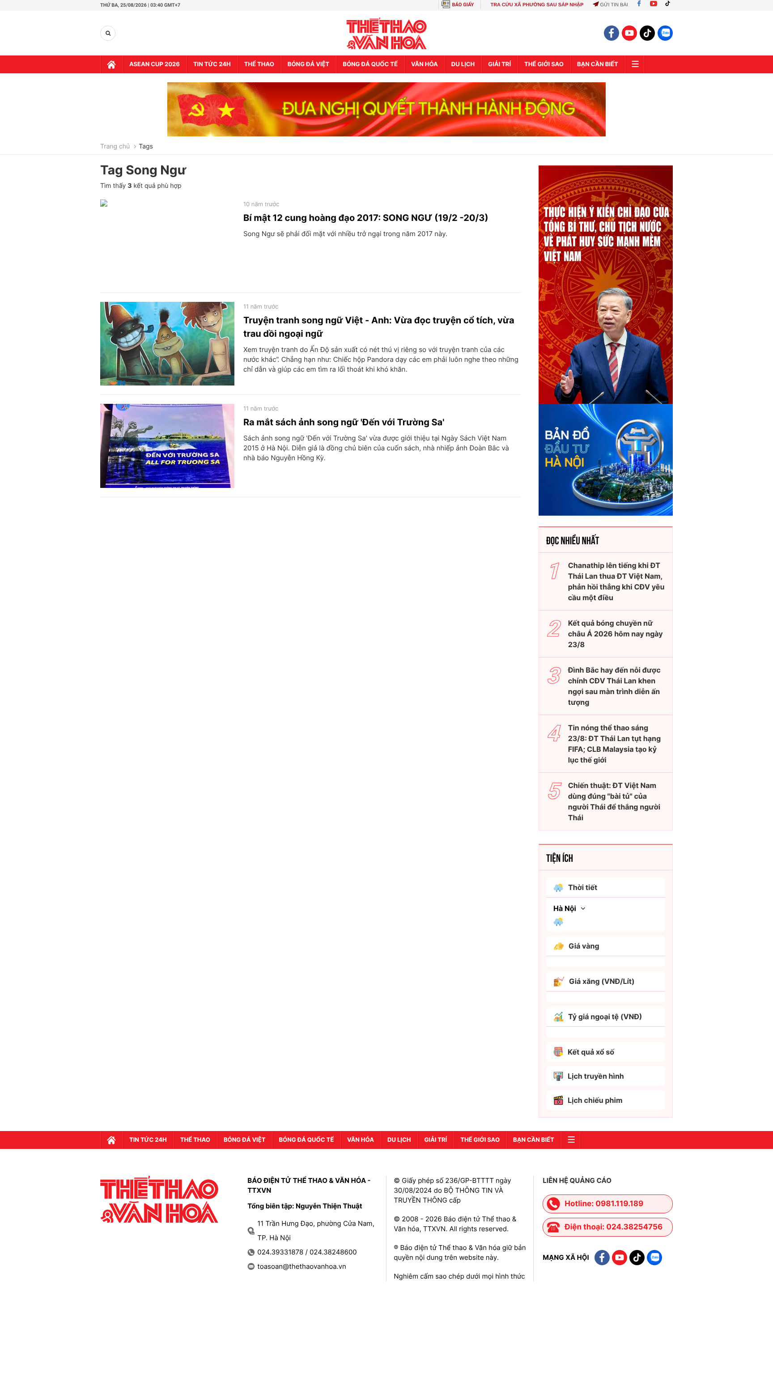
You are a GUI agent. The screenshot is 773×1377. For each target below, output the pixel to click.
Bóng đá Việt (308, 64)
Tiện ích (559, 857)
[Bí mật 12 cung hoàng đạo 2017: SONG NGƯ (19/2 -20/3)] (167, 241)
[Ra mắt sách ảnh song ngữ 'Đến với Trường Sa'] (167, 446)
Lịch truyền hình (596, 1076)
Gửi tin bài (614, 5)
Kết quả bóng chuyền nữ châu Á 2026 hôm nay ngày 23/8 (615, 634)
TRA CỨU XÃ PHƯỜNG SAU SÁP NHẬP (536, 5)
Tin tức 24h (212, 64)
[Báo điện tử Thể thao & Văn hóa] (387, 33)
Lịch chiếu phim (595, 1100)
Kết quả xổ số (591, 1051)
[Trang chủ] (111, 64)
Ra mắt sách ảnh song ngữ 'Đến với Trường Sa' (343, 422)
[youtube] (629, 33)
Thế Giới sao (544, 64)
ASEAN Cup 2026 (154, 64)
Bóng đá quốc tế (370, 64)
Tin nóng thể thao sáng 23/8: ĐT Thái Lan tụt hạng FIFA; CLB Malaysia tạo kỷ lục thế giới (614, 743)
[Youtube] (653, 5)
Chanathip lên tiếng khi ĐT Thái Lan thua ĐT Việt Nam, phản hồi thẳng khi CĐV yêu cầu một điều (616, 581)
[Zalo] (665, 33)
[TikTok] (670, 5)
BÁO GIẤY (463, 5)
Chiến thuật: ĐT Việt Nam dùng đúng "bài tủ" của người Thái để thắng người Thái (614, 801)
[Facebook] (639, 5)
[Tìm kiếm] (108, 33)
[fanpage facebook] (611, 33)
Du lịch (463, 64)
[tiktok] (647, 33)
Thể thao (259, 64)
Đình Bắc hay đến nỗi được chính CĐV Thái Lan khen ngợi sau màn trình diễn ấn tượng (614, 686)
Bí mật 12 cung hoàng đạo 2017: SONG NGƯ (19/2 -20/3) (365, 217)
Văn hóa (424, 64)
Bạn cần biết (597, 64)
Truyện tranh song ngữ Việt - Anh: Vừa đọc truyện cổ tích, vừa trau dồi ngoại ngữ (378, 327)
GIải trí (499, 64)
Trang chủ (115, 147)
